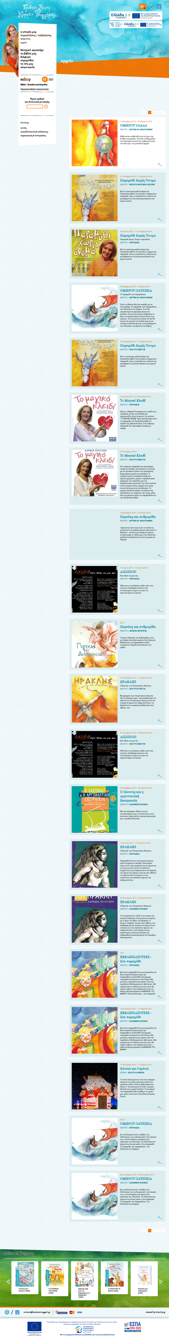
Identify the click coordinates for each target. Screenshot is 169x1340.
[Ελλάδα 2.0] (135, 14)
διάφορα (25, 56)
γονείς (23, 128)
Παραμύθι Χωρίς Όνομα (138, 180)
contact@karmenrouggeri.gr (37, 1312)
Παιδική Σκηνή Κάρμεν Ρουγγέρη (36, 12)
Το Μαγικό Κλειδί (132, 401)
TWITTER (151, 6)
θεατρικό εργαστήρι (32, 50)
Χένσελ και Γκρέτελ (134, 1069)
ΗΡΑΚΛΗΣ (128, 682)
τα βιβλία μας (28, 53)
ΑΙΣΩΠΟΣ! (128, 572)
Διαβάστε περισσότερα (159, 164)
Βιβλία (23, 84)
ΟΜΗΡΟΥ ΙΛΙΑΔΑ (133, 125)
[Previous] (8, 1281)
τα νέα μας (26, 63)
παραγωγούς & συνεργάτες (33, 135)
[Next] (160, 1281)
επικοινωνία (27, 67)
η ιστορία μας (28, 31)
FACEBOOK (159, 6)
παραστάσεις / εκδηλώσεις (35, 35)
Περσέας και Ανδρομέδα (138, 517)
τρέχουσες (25, 38)
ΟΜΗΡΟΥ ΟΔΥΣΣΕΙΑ (136, 291)
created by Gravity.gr (156, 1312)
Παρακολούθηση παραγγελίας (34, 89)
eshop (25, 79)
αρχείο (23, 42)
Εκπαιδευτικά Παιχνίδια (37, 84)
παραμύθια (27, 60)
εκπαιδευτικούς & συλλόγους (34, 131)
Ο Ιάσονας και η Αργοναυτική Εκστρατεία (132, 796)
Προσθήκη (14, 1264)
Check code (46, 106)
